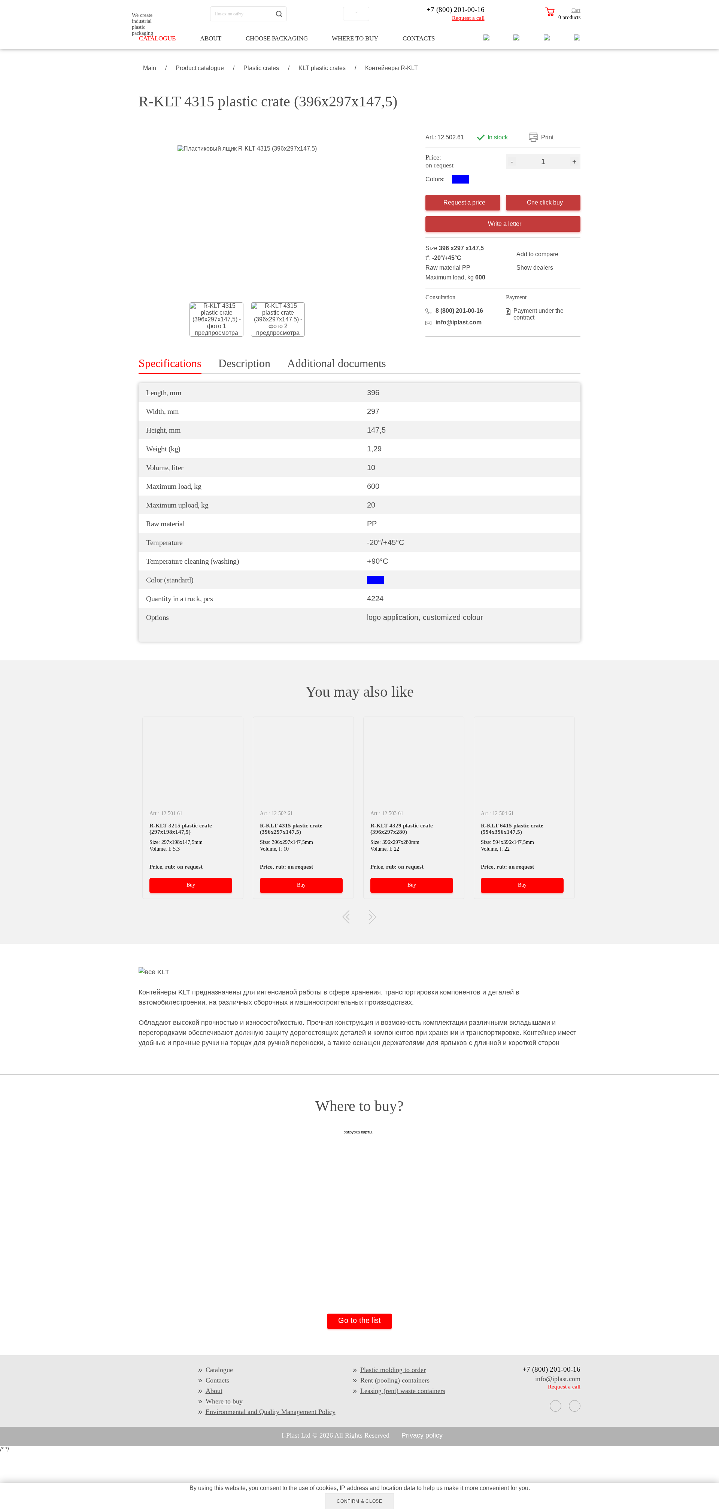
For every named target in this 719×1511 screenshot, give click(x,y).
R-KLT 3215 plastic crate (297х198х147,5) (180, 829)
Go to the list (359, 1320)
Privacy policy (422, 1435)
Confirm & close (359, 1501)
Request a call (468, 18)
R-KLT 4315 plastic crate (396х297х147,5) (291, 829)
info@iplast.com (459, 322)
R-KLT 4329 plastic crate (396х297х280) (401, 829)
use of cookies (317, 1488)
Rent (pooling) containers (395, 1380)
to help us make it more (447, 1488)
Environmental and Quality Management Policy (271, 1411)
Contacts (419, 38)
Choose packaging (277, 38)
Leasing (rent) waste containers (402, 1391)
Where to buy (355, 38)
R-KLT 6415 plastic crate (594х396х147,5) (512, 829)
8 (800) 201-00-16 (459, 311)
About (210, 38)
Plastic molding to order (393, 1370)
